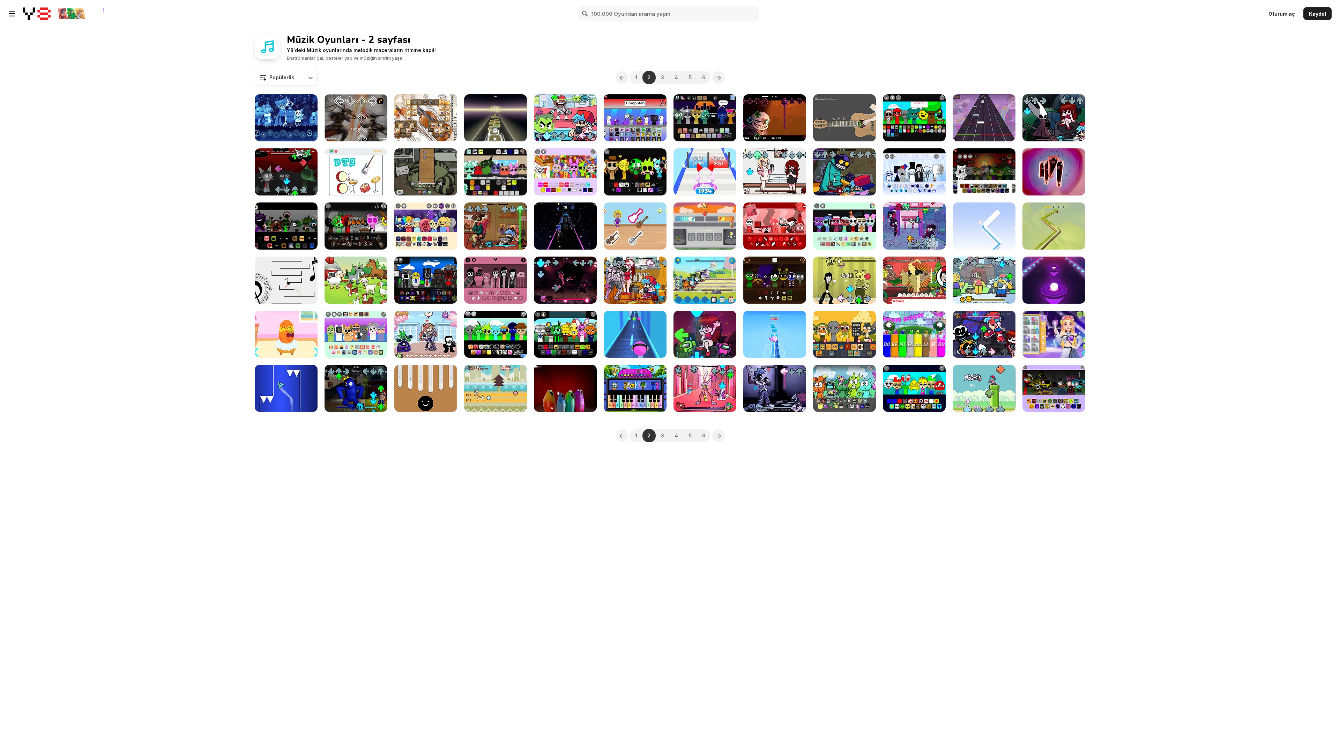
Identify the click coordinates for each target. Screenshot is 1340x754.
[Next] (718, 77)
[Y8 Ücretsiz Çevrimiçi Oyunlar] (36, 13)
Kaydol (1317, 14)
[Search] (585, 13)
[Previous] (622, 77)
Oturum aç (1281, 14)
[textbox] (286, 77)
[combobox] (286, 77)
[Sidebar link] (12, 14)
